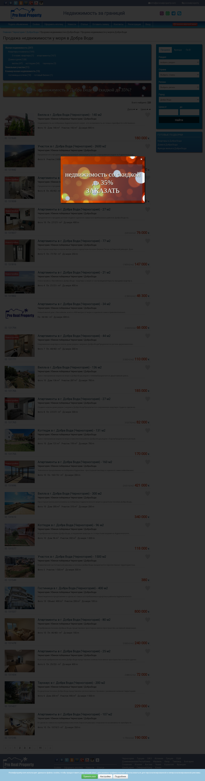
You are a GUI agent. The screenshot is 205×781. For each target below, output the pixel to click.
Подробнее (120, 776)
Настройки (105, 776)
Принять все (89, 776)
